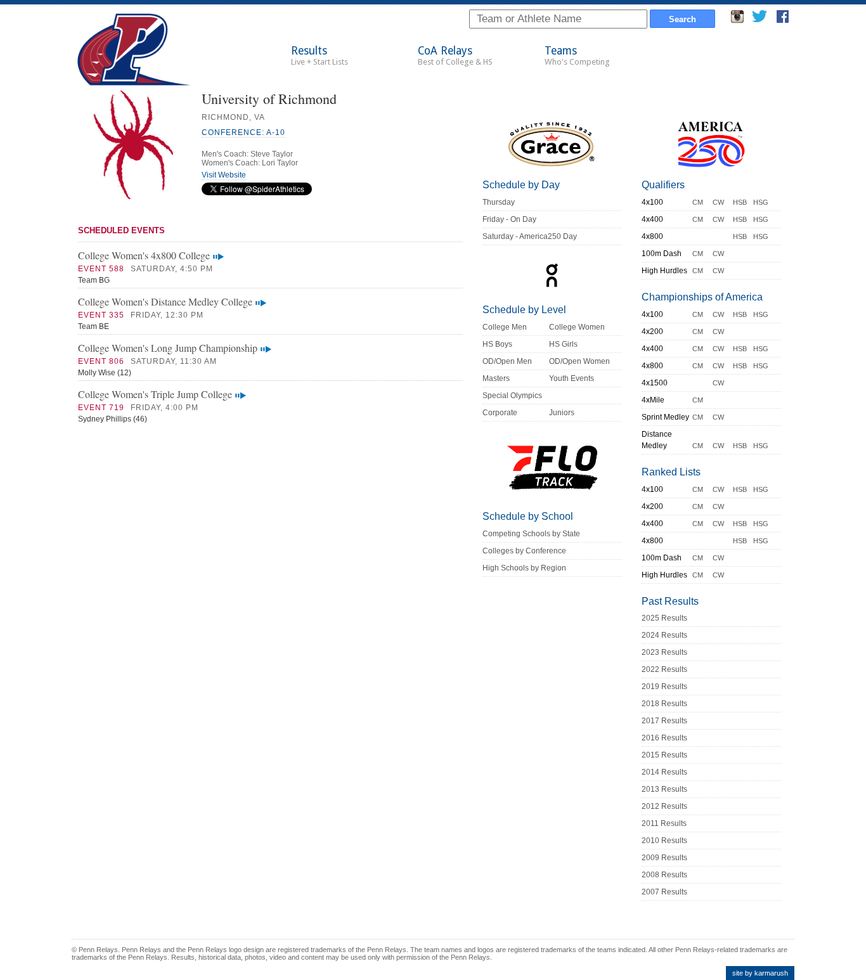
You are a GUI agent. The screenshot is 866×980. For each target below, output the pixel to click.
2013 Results (664, 789)
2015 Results (664, 755)
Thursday (498, 202)
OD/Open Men (507, 361)
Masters (496, 378)
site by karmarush (760, 973)
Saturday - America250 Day (529, 236)
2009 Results (664, 857)
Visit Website (224, 175)
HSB (740, 202)
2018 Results (664, 703)
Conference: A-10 (243, 132)
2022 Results (664, 669)
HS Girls (563, 344)
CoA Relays (455, 55)
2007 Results (664, 891)
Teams (577, 55)
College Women (577, 327)
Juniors (561, 412)
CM (697, 202)
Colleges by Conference (524, 550)
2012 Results (664, 806)
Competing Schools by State (531, 533)
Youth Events (571, 378)
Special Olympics (512, 395)
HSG (760, 202)
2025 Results (664, 618)
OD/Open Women (579, 361)
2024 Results (664, 635)
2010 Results (664, 840)
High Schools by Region (524, 568)
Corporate (499, 412)
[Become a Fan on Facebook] (782, 20)
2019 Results (664, 686)
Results (319, 55)
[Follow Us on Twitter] (759, 20)
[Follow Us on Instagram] (737, 20)
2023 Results (664, 652)
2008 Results (664, 874)
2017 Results (664, 720)
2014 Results (664, 772)
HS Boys (497, 344)
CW (718, 202)
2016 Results (664, 737)
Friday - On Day (509, 219)
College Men (504, 327)
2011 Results (664, 823)
